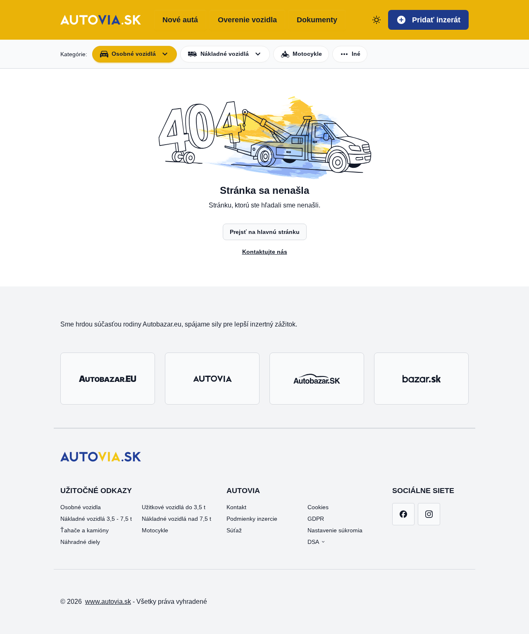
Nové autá (180, 20)
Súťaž (234, 530)
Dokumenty (317, 20)
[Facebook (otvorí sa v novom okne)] (403, 514)
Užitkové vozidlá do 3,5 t (173, 507)
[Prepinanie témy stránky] (376, 20)
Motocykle (155, 530)
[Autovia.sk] (212, 379)
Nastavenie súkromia (334, 530)
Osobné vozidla (80, 507)
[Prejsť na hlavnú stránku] (100, 20)
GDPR (315, 518)
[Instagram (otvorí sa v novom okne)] (429, 514)
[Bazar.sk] (421, 379)
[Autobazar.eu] (107, 379)
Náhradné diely (80, 542)
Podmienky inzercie (251, 518)
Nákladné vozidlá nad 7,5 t (176, 518)
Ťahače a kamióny (84, 530)
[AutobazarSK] (316, 379)
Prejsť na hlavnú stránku (265, 232)
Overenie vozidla (247, 20)
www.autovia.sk (108, 601)
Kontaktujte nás (264, 251)
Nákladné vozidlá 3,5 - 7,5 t (96, 518)
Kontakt (236, 507)
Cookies (318, 507)
